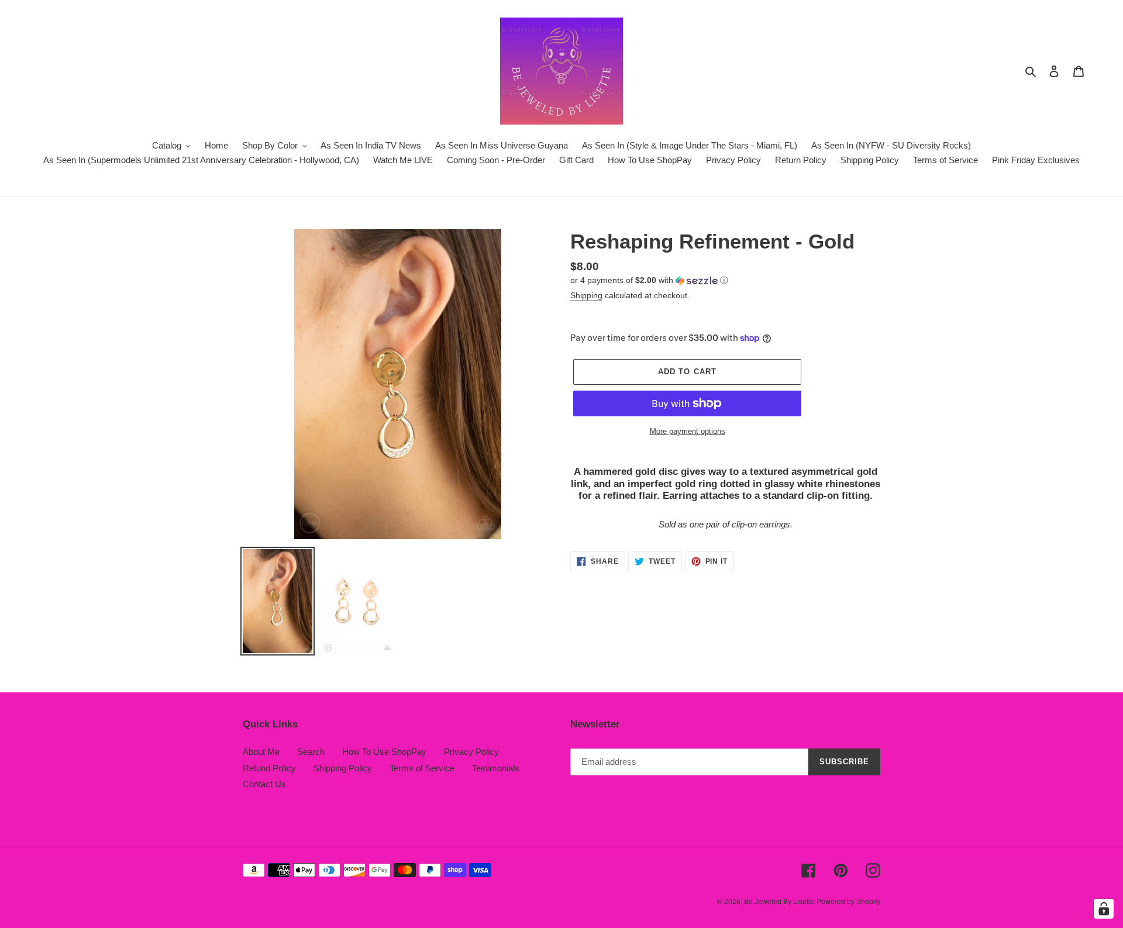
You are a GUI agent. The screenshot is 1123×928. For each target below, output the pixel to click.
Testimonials (495, 768)
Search (311, 752)
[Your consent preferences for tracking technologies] (1104, 909)
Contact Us (264, 784)
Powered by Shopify (848, 902)
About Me (261, 752)
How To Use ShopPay (384, 752)
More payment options (687, 431)
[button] (649, 280)
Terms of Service (422, 768)
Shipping (586, 295)
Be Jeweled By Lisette (779, 902)
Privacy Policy (471, 752)
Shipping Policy (343, 768)
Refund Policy (269, 768)
